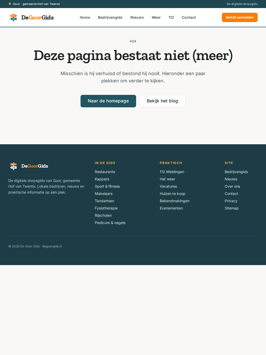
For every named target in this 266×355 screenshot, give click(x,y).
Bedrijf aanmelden (240, 17)
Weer (156, 17)
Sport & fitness (107, 186)
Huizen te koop (172, 193)
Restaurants (105, 171)
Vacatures (168, 186)
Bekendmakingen (174, 201)
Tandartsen (104, 201)
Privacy (231, 201)
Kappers (102, 179)
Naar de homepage (108, 100)
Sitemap (232, 208)
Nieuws (137, 17)
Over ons (232, 186)
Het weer (167, 179)
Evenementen (171, 208)
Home (85, 17)
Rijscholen (103, 215)
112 (171, 17)
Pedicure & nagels (110, 222)
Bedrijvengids (110, 17)
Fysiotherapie (106, 208)
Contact (189, 17)
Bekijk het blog (162, 100)
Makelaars (103, 193)
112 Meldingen (172, 171)
